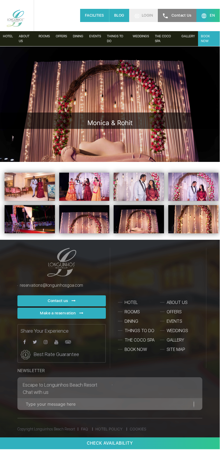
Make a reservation (58, 313)
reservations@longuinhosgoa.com (51, 285)
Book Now (205, 38)
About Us (24, 38)
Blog (119, 15)
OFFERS (174, 311)
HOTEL (131, 302)
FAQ (84, 429)
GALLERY (175, 340)
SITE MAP (176, 349)
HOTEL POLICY (108, 429)
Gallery (188, 36)
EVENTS (174, 321)
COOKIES (138, 429)
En (212, 15)
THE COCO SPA (163, 38)
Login (147, 15)
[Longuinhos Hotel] (15, 18)
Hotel (8, 36)
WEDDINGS (177, 330)
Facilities (94, 15)
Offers (61, 36)
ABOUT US (177, 302)
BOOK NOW (136, 349)
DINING (78, 36)
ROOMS (132, 311)
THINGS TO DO (115, 38)
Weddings (141, 36)
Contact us (181, 15)
